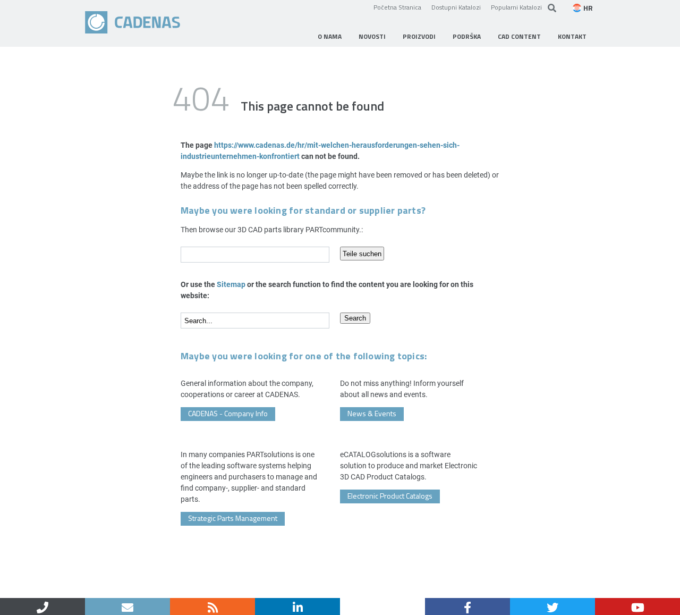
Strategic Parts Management (232, 518)
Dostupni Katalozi (456, 7)
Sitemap (231, 284)
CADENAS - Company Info (228, 413)
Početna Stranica (397, 7)
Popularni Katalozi (516, 7)
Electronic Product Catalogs (389, 496)
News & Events (371, 413)
